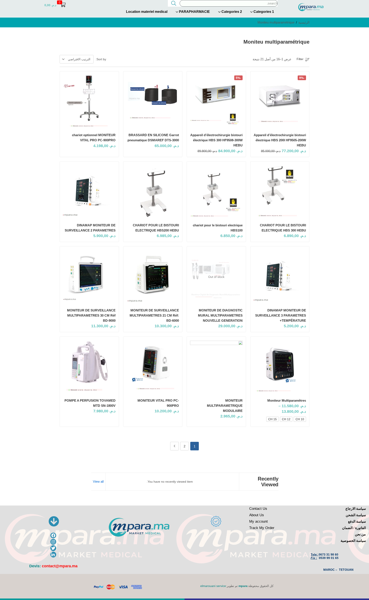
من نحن (360, 534)
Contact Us (258, 509)
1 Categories (263, 11)
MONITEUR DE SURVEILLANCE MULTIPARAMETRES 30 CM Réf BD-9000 (91, 315)
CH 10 (300, 419)
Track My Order (261, 528)
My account (258, 521)
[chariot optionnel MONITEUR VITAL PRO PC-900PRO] (89, 101)
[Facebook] (53, 535)
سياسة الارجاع (356, 508)
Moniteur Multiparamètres (286, 400)
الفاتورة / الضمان (354, 528)
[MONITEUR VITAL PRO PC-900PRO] (153, 367)
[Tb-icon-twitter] (53, 548)
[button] (55, 5)
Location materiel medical (146, 11)
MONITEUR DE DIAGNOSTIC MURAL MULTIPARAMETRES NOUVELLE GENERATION (220, 315)
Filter (300, 59)
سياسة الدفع (357, 521)
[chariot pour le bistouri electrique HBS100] (216, 192)
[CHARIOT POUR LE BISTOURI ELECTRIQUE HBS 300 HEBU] (280, 192)
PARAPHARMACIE (194, 11)
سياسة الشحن (356, 515)
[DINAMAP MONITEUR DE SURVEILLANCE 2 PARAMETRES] (89, 192)
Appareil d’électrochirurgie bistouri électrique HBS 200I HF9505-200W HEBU (280, 140)
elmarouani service (213, 586)
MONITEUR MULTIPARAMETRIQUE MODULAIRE (225, 406)
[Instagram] (53, 542)
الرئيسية (303, 22)
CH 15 (272, 419)
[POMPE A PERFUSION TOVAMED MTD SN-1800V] (89, 367)
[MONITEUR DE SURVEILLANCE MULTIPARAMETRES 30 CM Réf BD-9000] (89, 277)
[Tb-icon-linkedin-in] (53, 554)
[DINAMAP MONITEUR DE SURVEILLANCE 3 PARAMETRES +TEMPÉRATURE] (280, 277)
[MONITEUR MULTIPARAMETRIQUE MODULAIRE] (216, 367)
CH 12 (286, 419)
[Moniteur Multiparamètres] (280, 367)
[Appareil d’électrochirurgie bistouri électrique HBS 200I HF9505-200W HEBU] (280, 101)
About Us (256, 515)
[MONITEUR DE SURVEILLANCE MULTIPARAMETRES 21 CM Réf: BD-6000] (153, 277)
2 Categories (231, 11)
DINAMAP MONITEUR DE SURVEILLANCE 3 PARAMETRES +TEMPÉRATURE (280, 315)
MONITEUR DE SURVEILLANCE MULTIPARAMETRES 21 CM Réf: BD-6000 (154, 315)
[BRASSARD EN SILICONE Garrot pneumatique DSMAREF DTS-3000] (153, 101)
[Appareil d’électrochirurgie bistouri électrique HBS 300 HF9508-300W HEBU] (216, 101)
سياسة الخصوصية (353, 541)
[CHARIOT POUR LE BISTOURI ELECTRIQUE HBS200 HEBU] (153, 192)
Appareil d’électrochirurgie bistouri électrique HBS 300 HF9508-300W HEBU (216, 140)
